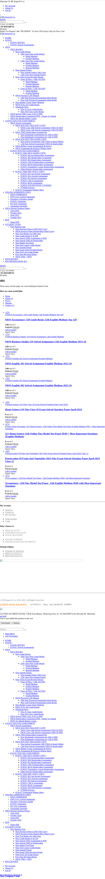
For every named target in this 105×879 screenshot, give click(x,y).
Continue (16, 623)
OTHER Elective (27, 188)
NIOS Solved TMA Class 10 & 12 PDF (26, 114)
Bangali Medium (32, 68)
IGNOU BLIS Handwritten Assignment (36, 165)
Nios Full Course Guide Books (27, 245)
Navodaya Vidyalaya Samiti (21, 199)
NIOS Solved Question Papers (17, 208)
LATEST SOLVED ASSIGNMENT (20, 121)
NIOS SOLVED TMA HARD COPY (31, 139)
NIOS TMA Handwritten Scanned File (31, 132)
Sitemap (8, 303)
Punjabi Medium (32, 86)
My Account (10, 6)
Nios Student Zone (17, 227)
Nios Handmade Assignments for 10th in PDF (39, 135)
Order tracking (11, 519)
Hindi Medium (32, 56)
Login (7, 521)
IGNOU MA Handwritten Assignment (36, 158)
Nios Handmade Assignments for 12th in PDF (39, 137)
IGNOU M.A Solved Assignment (34, 176)
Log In (8, 10)
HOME (8, 38)
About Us (9, 8)
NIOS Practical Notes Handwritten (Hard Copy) (34, 231)
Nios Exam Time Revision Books (29, 250)
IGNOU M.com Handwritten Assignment (37, 155)
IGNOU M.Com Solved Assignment (35, 174)
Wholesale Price (21, 107)
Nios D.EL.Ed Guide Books (26, 252)
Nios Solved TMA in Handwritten (29, 241)
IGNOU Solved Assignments (22, 45)
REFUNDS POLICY (14, 556)
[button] (3, 19)
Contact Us (9, 305)
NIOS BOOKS (16, 49)
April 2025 (14, 215)
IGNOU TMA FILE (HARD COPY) (30, 153)
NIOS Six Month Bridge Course (23, 118)
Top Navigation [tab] (11, 636)
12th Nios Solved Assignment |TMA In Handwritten (41, 144)
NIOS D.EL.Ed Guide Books (27, 105)
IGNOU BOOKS (17, 42)
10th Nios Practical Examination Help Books (38, 98)
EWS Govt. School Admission (22, 197)
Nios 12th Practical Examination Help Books (38, 100)
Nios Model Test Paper (24, 243)
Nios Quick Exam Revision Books (29, 77)
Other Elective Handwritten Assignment (36, 169)
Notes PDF (14, 222)
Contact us (9, 512)
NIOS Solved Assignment (20, 123)
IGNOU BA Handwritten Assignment (35, 160)
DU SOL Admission (18, 204)
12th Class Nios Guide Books (32, 61)
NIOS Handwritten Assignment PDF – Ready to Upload (33, 116)
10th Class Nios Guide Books (32, 54)
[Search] (25, 22)
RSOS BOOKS (11, 259)
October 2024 (15, 213)
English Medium (32, 59)
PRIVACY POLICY (13, 553)
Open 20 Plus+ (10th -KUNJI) (32, 79)
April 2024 (14, 211)
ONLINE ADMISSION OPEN (18, 192)
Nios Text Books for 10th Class (28, 234)
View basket (5, 623)
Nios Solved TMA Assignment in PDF (31, 238)
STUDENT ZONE (13, 224)
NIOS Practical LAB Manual (27, 95)
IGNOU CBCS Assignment (31, 181)
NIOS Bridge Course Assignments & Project (33, 146)
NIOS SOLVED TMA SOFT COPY (30, 125)
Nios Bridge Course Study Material (29, 102)
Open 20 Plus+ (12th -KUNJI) (32, 89)
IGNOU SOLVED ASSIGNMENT (25, 151)
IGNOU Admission (18, 201)
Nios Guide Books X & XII (26, 236)
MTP (7, 220)
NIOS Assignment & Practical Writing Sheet (33, 148)
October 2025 (15, 217)
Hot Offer (9, 261)
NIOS (7, 47)
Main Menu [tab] (10, 634)
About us (9, 510)
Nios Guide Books (22, 52)
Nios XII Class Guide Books (32, 112)
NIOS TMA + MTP (23, 257)
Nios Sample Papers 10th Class (33, 72)
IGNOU (8, 40)
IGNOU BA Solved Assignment (33, 178)
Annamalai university (19, 206)
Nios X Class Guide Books (31, 109)
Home (7, 296)
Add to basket (10, 330)
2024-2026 (20, 261)
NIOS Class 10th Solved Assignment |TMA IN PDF (41, 128)
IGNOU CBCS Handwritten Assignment (37, 162)
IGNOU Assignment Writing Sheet (29, 190)
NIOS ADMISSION (18, 194)
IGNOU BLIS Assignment (31, 183)
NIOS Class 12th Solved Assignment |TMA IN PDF (41, 130)
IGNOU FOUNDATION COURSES (35, 185)
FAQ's (7, 301)
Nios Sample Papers (23, 70)
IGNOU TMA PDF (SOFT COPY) (30, 171)
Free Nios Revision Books (26, 254)
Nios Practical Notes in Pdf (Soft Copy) (31, 229)
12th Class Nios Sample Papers (33, 75)
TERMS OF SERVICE (14, 551)
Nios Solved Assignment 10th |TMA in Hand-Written (42, 141)
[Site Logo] (7, 17)
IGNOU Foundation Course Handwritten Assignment (42, 167)
